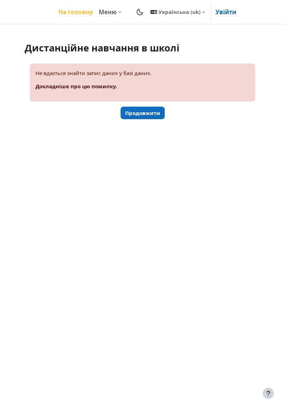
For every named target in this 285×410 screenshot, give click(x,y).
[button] (178, 12)
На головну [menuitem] (75, 12)
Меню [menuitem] (108, 12)
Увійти (225, 12)
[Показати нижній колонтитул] (268, 393)
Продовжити (142, 112)
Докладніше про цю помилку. (76, 86)
